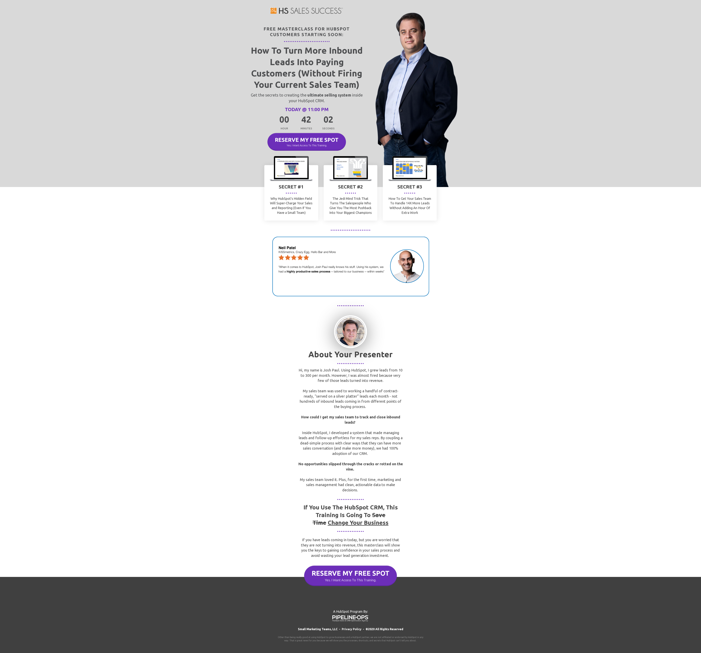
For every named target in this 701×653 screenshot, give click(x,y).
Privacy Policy (351, 629)
